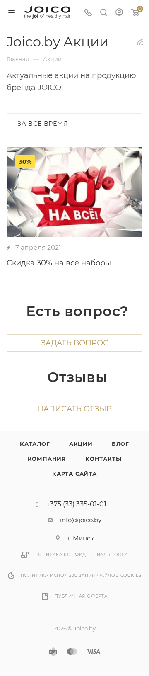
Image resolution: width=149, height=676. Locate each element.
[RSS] (140, 42)
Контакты (103, 458)
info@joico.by (80, 520)
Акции (81, 443)
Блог (120, 443)
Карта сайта (74, 473)
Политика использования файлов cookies (81, 575)
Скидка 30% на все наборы (59, 262)
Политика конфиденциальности (81, 554)
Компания (47, 458)
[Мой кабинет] (119, 13)
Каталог (35, 443)
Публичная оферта (81, 596)
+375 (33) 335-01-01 (76, 504)
